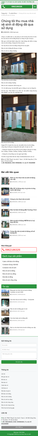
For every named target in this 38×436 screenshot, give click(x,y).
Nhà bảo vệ (4, 382)
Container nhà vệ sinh (9, 267)
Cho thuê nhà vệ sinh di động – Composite (22, 299)
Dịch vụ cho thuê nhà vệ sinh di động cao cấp (23, 327)
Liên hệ (3, 374)
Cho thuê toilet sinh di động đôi (18, 318)
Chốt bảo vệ (4, 388)
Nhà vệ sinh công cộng (9, 280)
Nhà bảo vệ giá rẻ (5, 391)
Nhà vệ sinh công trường (7, 405)
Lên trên (18, 427)
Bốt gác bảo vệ (5, 376)
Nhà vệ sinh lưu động (9, 274)
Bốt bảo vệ (4, 379)
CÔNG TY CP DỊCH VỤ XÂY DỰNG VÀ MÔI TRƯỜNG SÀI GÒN (17, 2)
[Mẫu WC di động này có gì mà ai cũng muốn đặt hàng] (5, 192)
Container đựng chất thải (10, 264)
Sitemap (16, 432)
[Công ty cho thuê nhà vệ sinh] (5, 202)
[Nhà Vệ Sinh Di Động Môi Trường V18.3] (5, 213)
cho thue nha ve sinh (25, 434)
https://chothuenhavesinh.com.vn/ (25, 156)
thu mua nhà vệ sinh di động (8, 38)
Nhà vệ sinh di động (6, 82)
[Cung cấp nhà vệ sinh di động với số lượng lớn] (5, 234)
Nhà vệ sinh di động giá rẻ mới (18, 309)
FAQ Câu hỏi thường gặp (7, 408)
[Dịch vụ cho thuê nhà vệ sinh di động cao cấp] (5, 181)
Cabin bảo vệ (4, 385)
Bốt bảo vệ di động (6, 393)
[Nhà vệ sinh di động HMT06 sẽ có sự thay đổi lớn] (5, 224)
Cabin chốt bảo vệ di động (10, 261)
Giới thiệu (22, 432)
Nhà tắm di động (7, 277)
